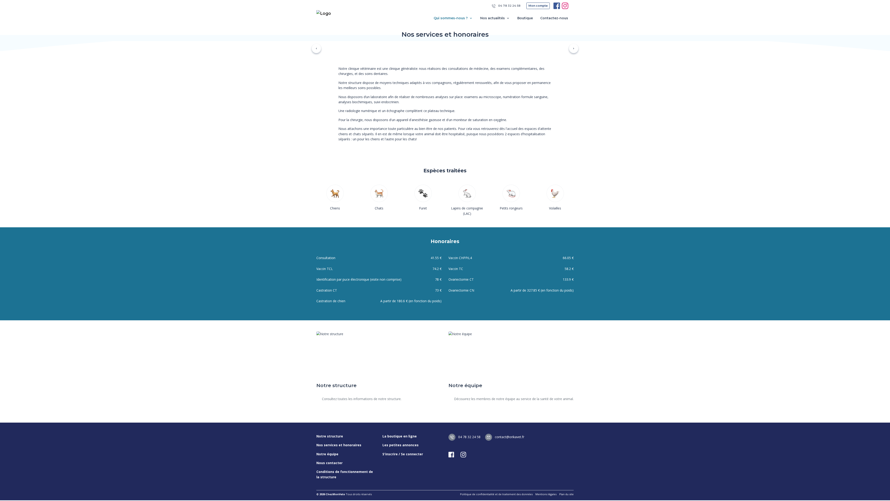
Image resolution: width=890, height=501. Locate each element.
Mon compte (538, 5)
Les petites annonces (400, 445)
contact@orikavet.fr (509, 437)
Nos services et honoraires (338, 445)
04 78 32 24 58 (509, 5)
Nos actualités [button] (493, 18)
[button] (316, 48)
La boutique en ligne (399, 436)
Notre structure (329, 436)
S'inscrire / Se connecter (402, 454)
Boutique (525, 18)
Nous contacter (329, 463)
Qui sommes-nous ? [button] (451, 18)
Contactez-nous (554, 18)
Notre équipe (327, 454)
